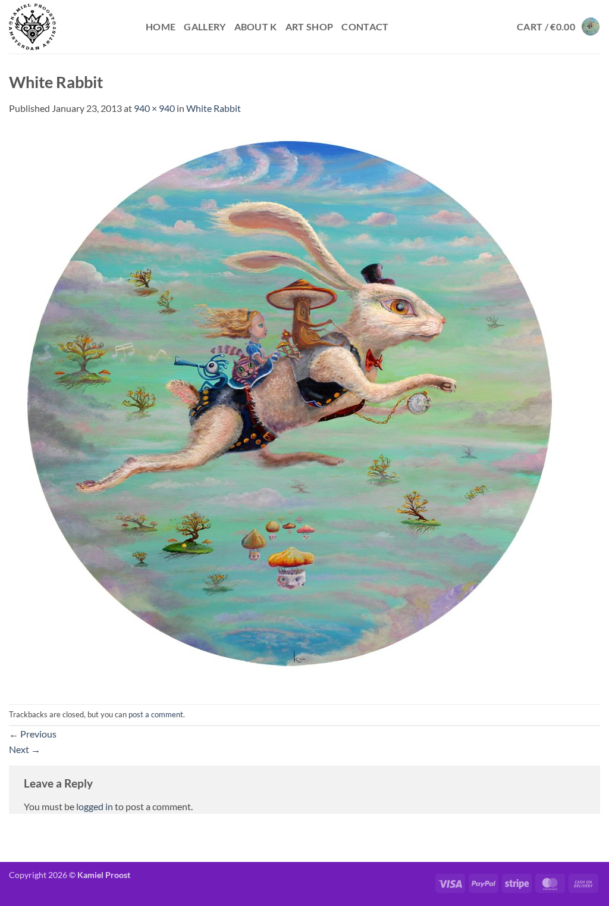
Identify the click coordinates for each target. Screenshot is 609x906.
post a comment (155, 714)
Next (24, 749)
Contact (364, 26)
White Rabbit (213, 108)
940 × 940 (154, 108)
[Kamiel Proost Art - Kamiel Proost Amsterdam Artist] (68, 27)
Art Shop (309, 26)
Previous (32, 733)
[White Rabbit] (288, 408)
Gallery (204, 26)
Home (160, 26)
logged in (94, 806)
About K (255, 26)
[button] (558, 26)
